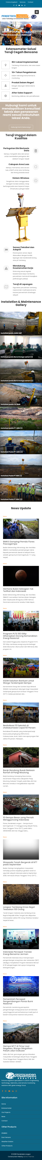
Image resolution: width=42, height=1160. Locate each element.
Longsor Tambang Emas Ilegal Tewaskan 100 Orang (19, 908)
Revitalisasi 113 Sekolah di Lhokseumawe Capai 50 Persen (19, 726)
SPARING (4, 1133)
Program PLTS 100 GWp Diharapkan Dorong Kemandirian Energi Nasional (20, 636)
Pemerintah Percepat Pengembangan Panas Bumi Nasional (18, 1001)
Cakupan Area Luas (19, 164)
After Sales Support (22, 92)
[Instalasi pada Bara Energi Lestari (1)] (21, 347)
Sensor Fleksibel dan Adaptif (23, 248)
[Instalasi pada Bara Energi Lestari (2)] (21, 371)
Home (4, 1104)
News (5, 516)
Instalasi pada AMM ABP (11, 333)
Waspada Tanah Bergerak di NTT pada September (20, 863)
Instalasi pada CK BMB (10, 404)
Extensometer (7, 1108)
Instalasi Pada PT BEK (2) (11, 499)
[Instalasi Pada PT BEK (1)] (21, 466)
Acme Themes (28, 1157)
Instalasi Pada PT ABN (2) (12, 452)
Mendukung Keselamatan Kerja (23, 266)
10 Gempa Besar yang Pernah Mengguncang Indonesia (18, 818)
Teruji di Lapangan (23, 284)
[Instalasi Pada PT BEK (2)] (21, 490)
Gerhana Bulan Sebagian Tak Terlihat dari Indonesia (18, 590)
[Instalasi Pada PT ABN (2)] (21, 442)
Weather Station (7, 1142)
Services (22, 2)
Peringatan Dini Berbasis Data (16, 149)
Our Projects (6, 1112)
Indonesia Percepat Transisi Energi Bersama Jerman (17, 953)
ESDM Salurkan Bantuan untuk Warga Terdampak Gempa (18, 681)
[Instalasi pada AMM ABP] (21, 323)
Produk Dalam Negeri (23, 82)
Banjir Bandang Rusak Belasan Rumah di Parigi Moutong (19, 771)
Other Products (7, 1146)
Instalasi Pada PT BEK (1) (11, 475)
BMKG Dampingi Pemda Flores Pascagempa (18, 542)
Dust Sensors (6, 1137)
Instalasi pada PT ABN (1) (11, 428)
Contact (30, 2)
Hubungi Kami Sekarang (20, 127)
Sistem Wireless (20, 178)
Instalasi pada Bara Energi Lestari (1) (17, 357)
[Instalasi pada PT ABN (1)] (21, 418)
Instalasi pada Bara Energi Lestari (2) (17, 380)
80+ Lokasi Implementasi (25, 62)
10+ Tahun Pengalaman (24, 72)
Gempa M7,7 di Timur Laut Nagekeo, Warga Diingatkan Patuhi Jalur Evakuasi (17, 1048)
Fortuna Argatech (11, 2)
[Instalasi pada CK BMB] (21, 395)
